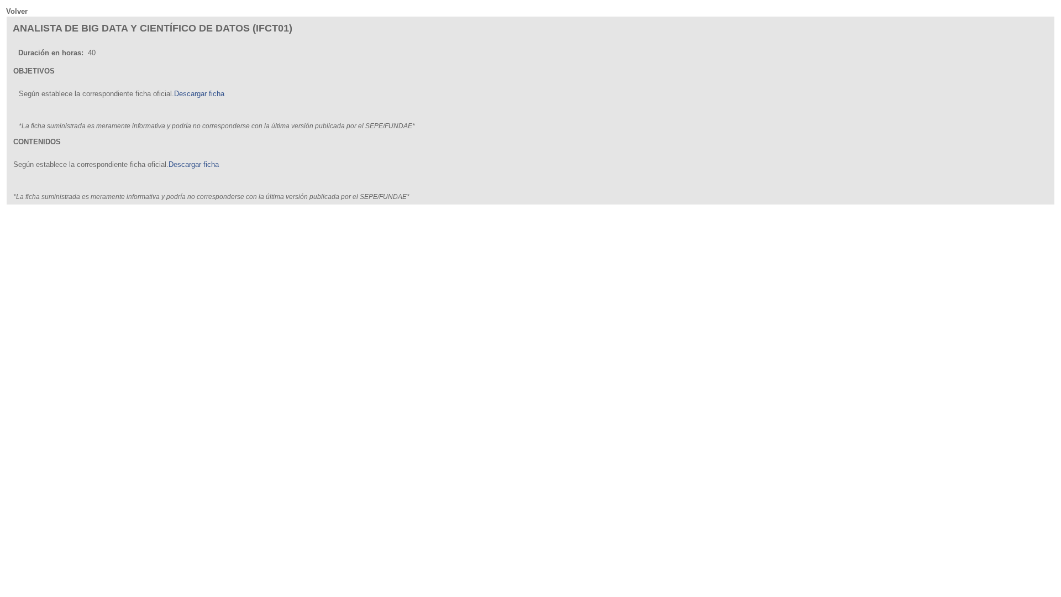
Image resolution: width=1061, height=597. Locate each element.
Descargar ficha (199, 94)
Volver (17, 11)
